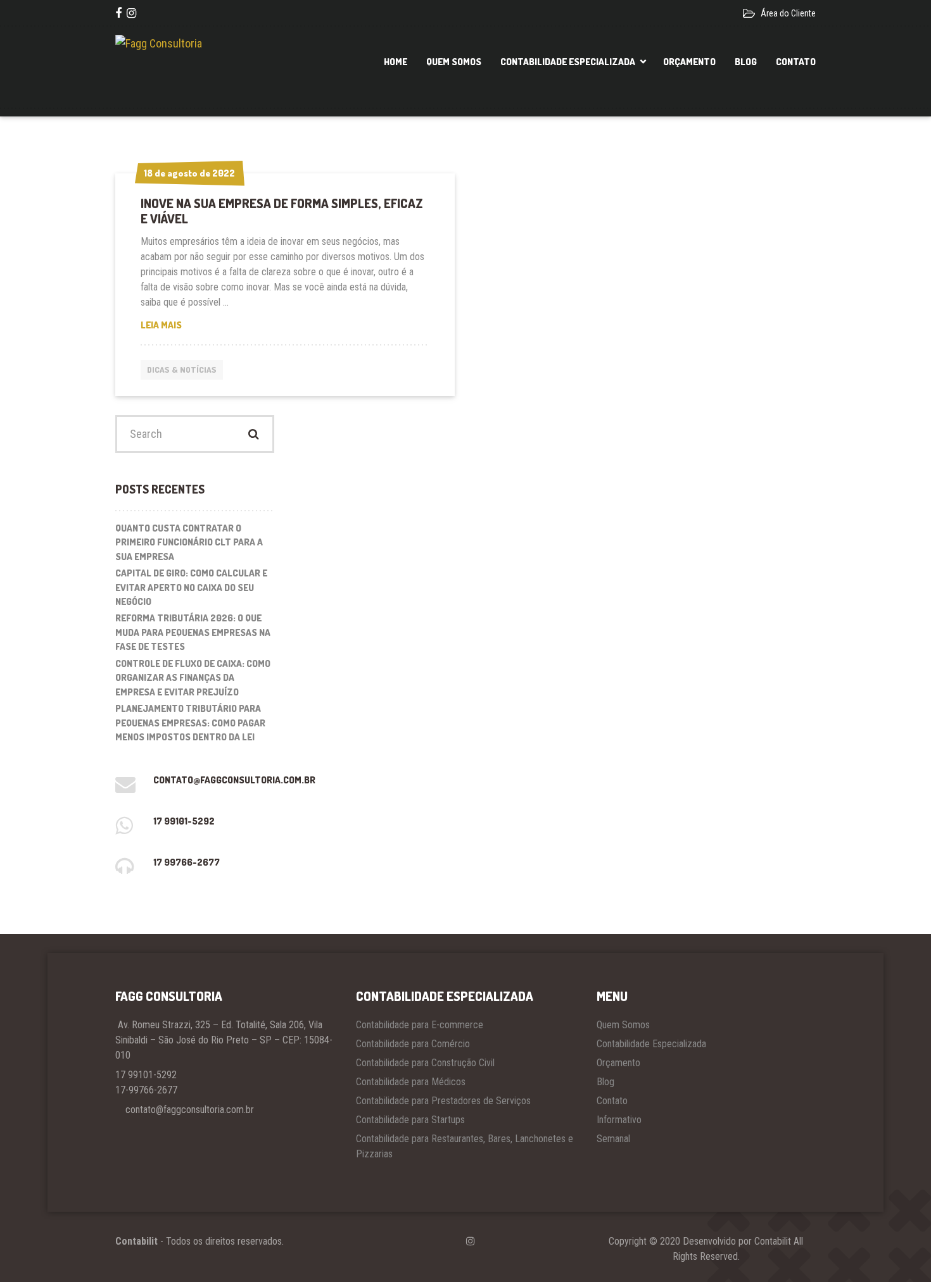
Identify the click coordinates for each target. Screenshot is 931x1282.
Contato (796, 62)
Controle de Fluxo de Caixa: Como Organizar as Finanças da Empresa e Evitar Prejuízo (192, 677)
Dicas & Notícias (182, 369)
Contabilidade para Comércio (413, 1044)
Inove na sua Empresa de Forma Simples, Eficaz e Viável (282, 211)
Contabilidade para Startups (410, 1120)
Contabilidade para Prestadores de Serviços (443, 1101)
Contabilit (136, 1241)
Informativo (619, 1120)
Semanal (613, 1139)
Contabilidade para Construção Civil (425, 1063)
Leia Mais (181, 325)
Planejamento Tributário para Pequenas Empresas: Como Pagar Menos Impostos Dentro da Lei (190, 722)
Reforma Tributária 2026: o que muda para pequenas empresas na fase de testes (192, 632)
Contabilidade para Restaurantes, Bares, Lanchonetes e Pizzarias (464, 1146)
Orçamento (689, 62)
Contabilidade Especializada (567, 62)
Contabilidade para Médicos (411, 1082)
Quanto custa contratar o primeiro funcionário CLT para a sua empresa (189, 542)
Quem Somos (453, 62)
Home (395, 62)
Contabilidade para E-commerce (419, 1025)
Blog (746, 62)
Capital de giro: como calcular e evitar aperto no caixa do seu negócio (191, 587)
